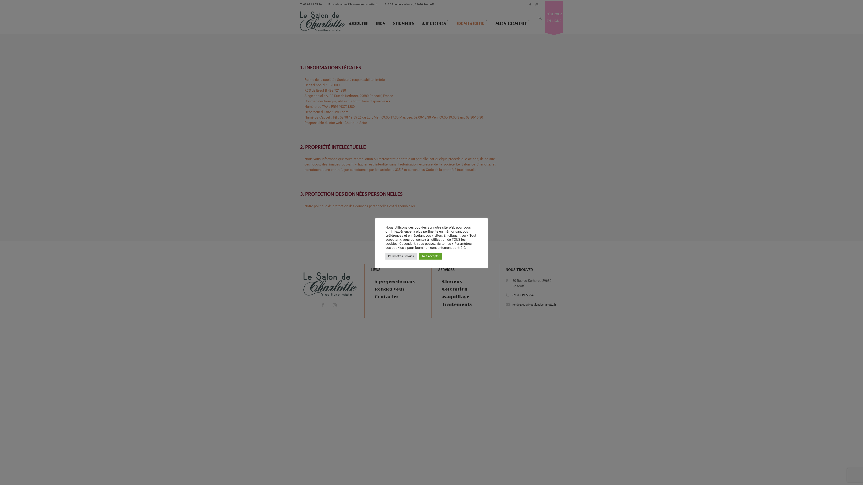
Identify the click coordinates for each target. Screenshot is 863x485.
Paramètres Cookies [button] (401, 256)
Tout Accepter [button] (430, 256)
